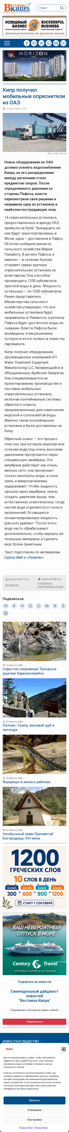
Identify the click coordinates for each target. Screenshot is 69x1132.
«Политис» (35, 557)
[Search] (62, 8)
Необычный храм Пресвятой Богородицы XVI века (28, 836)
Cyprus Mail (13, 557)
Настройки (34, 1119)
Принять (34, 1100)
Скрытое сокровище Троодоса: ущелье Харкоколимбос (30, 671)
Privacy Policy (26, 1127)
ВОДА (44, 583)
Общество (13, 585)
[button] (63, 1049)
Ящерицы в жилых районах (27, 782)
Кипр (49, 583)
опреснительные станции (50, 586)
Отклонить (35, 1110)
